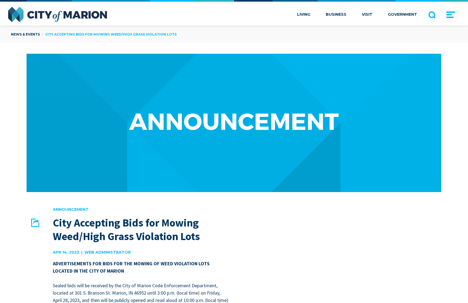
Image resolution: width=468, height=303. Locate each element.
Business (336, 14)
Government (402, 14)
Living (303, 14)
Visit (367, 14)
